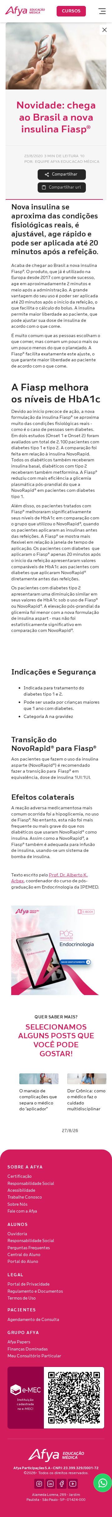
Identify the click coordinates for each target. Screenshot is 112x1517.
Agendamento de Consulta (33, 1320)
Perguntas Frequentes (28, 1248)
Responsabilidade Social (30, 1183)
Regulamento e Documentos (35, 1291)
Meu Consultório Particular (34, 1356)
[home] (25, 11)
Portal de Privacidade (28, 1284)
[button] (99, 11)
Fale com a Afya (22, 1211)
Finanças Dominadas (27, 1349)
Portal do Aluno (22, 1261)
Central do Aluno (23, 1255)
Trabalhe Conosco (24, 1197)
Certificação (19, 1176)
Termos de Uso (21, 1298)
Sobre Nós (17, 1204)
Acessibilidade (21, 1190)
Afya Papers (18, 1342)
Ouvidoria (17, 1234)
